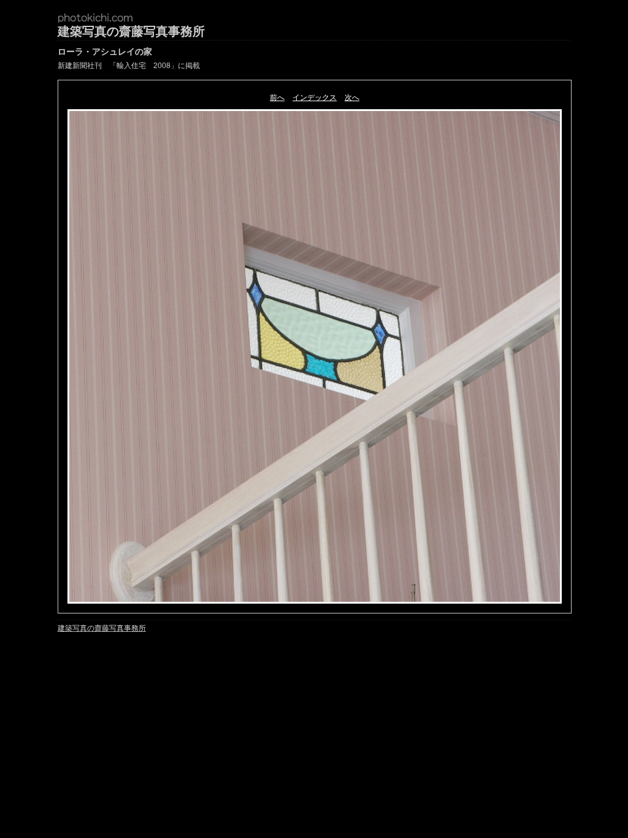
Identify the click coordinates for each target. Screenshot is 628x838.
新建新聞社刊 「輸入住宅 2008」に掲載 (129, 65)
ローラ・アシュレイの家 (105, 51)
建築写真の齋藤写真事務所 (131, 31)
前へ (277, 97)
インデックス (315, 97)
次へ (352, 97)
